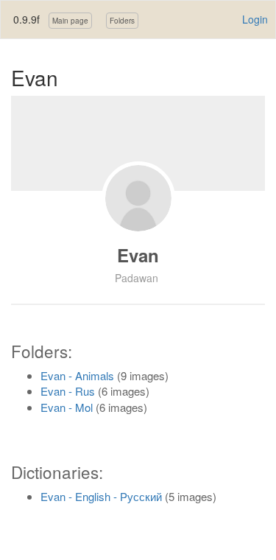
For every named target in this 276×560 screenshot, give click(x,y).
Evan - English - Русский (101, 496)
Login (255, 19)
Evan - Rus (67, 391)
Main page (70, 20)
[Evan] (138, 198)
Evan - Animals (77, 375)
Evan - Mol (66, 407)
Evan (138, 254)
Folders (122, 20)
